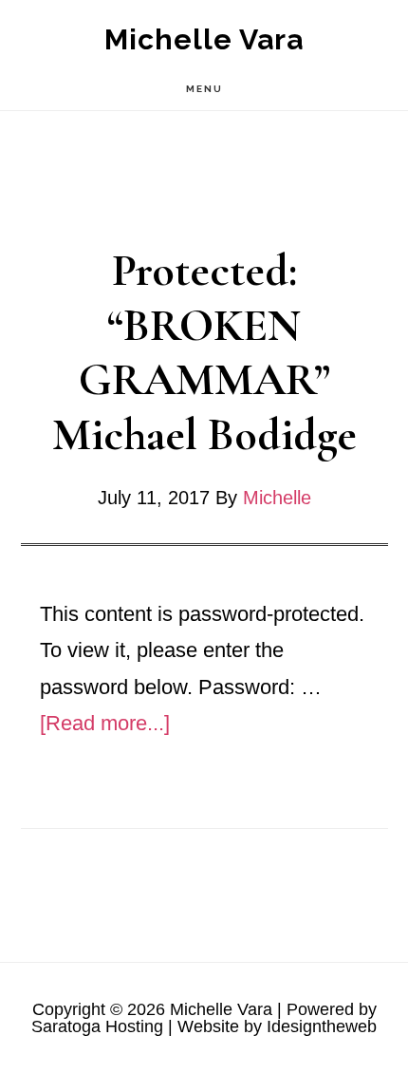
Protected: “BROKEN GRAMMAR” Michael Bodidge (204, 352)
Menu (204, 89)
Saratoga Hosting (97, 1026)
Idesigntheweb (322, 1026)
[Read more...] (105, 723)
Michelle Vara (204, 39)
